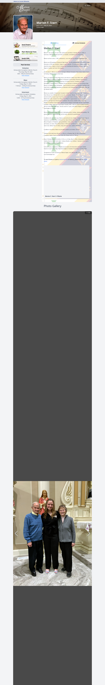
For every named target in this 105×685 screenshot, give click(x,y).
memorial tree (63, 159)
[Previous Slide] (16, 533)
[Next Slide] (89, 533)
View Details (25, 75)
